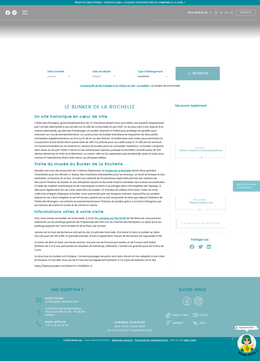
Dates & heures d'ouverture (246, 186)
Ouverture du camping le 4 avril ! (162, 2)
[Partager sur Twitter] (201, 247)
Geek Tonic (190, 340)
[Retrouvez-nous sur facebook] (7, 12)
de (226, 12)
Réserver (245, 13)
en (221, 12)
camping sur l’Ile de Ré (112, 218)
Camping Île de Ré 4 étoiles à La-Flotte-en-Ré (107, 86)
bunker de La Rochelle (118, 170)
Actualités (143, 86)
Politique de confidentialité (151, 340)
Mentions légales (122, 340)
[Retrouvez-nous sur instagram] (14, 12)
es (231, 12)
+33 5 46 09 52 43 (197, 12)
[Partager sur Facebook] (193, 247)
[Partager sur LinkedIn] (209, 247)
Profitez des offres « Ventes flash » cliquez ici (107, 2)
